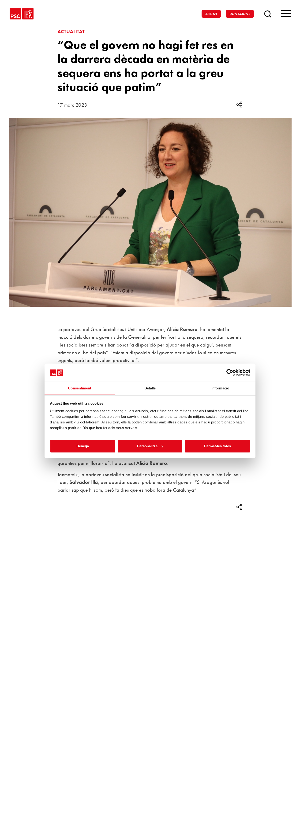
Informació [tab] (220, 388)
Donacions (239, 13)
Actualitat (71, 31)
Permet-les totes (217, 446)
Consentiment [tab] (79, 388)
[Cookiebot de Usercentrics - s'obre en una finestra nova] (229, 372)
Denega (82, 446)
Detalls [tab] (150, 388)
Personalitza (147, 446)
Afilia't (211, 13)
